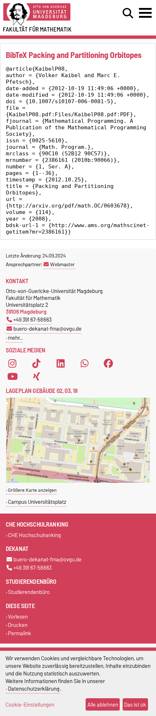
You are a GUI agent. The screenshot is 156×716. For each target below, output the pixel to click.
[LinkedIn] (60, 363)
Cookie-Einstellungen (29, 704)
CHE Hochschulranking (34, 535)
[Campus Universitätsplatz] (78, 481)
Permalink (19, 633)
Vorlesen (18, 616)
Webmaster (62, 264)
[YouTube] (12, 376)
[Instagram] (12, 363)
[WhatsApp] (84, 363)
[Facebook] (108, 363)
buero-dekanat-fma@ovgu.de (47, 328)
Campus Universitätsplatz (37, 501)
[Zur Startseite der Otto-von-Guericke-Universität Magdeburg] (48, 14)
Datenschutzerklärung (33, 688)
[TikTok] (36, 363)
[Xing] (36, 376)
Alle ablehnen (102, 704)
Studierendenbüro (29, 592)
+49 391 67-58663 (32, 319)
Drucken (18, 625)
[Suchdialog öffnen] (128, 13)
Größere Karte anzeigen (32, 490)
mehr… (15, 337)
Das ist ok (135, 704)
